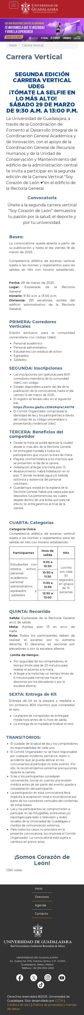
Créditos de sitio (18, 1005)
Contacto (41, 914)
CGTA (59, 1001)
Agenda (40, 905)
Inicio (13, 45)
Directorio (42, 897)
